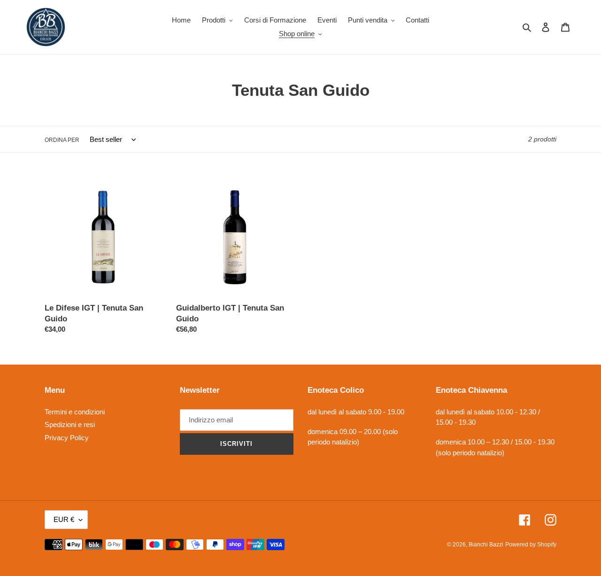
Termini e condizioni (75, 412)
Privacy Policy (67, 438)
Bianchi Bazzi (486, 544)
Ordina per (62, 140)
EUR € (64, 519)
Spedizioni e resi (70, 424)
